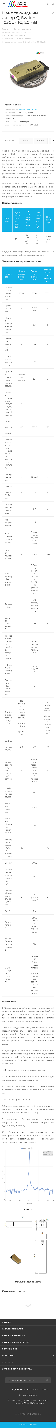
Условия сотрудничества (17, 1369)
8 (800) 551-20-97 (21, 1390)
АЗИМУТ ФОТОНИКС (28, 109)
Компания (8, 1355)
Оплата (40, 141)
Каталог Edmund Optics (15, 1342)
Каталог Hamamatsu (13, 1335)
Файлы (26, 141)
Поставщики (9, 1349)
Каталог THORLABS (12, 1329)
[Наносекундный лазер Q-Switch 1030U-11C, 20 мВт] (28, 74)
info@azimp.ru (30, 1395)
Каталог (7, 1322)
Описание (10, 141)
